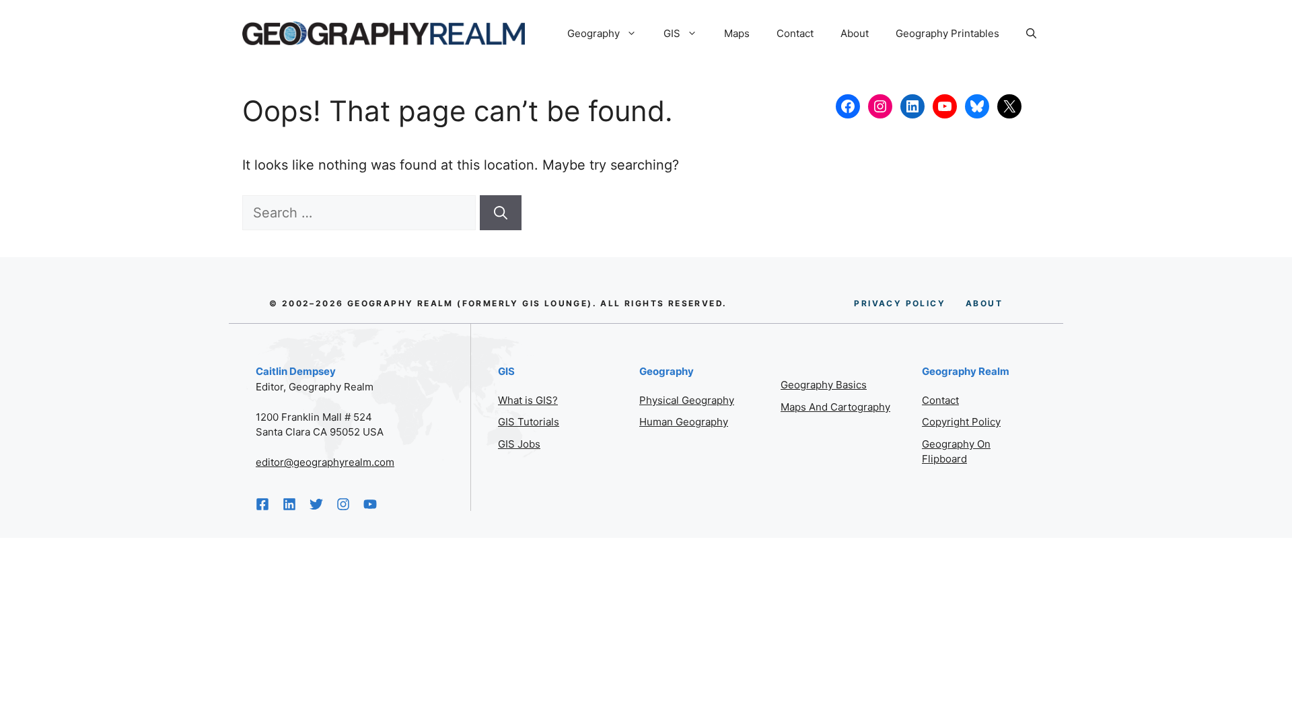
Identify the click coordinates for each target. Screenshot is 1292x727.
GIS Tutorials (528, 421)
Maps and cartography (835, 407)
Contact (795, 33)
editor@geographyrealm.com (325, 462)
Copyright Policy (961, 421)
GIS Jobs (519, 444)
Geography (593, 33)
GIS (671, 33)
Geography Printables (947, 33)
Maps (737, 33)
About (854, 33)
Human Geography (683, 421)
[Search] (501, 212)
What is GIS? (528, 400)
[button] (1031, 33)
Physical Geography (686, 400)
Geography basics (824, 384)
